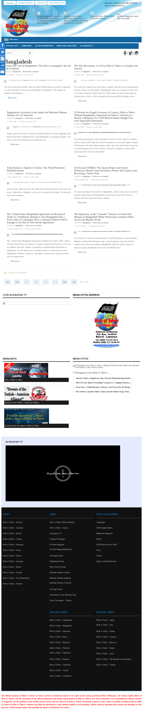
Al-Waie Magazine (57, 545)
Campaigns (26, 46)
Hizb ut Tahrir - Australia (13, 528)
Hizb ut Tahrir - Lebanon (106, 637)
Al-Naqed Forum (56, 556)
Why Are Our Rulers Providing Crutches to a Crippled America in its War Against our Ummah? (76, 19)
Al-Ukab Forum (56, 589)
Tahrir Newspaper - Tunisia (60, 600)
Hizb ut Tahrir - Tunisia (105, 665)
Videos (99, 556)
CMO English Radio (104, 528)
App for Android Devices (106, 561)
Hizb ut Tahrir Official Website (62, 522)
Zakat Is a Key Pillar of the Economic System (102, 17)
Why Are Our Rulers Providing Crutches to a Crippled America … (104, 383)
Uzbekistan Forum (57, 561)
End (74, 282)
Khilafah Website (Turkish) (60, 583)
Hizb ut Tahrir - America (13, 522)
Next (64, 282)
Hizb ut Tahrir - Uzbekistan (60, 676)
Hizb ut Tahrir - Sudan (105, 648)
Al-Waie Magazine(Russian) (61, 549)
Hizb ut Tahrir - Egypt (105, 620)
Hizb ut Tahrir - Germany (13, 561)
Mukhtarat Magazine (66, 46)
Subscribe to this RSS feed (17, 273)
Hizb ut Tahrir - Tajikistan (60, 653)
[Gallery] (136, 56)
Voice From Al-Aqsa (58, 567)
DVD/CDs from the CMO (106, 545)
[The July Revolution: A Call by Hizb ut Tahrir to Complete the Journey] (106, 81)
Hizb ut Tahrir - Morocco (106, 642)
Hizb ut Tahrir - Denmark (13, 545)
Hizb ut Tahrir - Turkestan (60, 665)
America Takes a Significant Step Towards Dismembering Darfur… (104, 378)
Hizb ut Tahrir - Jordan (105, 631)
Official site (12, 46)
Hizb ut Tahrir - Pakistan (59, 648)
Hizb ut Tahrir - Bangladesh (61, 626)
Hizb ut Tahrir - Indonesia (60, 631)
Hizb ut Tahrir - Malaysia (60, 642)
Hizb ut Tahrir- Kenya (58, 637)
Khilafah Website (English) (60, 578)
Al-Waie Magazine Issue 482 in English (127, 17)
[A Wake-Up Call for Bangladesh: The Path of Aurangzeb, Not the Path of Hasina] (37, 81)
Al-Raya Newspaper (44, 46)
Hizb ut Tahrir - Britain (12, 533)
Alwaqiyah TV (55, 533)
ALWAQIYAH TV (14, 442)
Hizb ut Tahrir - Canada (12, 539)
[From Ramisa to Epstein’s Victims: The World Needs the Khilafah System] (39, 183)
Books (98, 539)
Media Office (80, 359)
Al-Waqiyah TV (86, 46)
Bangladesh (17, 72)
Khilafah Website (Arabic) (60, 572)
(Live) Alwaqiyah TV (15, 295)
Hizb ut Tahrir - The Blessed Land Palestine (113, 659)
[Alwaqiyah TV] (130, 56)
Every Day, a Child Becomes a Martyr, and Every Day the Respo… (104, 387)
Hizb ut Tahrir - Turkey (59, 670)
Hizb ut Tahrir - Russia (12, 567)
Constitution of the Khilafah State (63, 595)
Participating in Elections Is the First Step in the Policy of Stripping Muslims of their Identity (49, 19)
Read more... (13, 98)
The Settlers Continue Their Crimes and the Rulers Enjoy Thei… (103, 392)
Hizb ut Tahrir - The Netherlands (16, 578)
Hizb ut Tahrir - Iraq (104, 625)
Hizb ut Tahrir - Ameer (59, 528)
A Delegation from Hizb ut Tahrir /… (92, 372)
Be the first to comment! (31, 72)
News (98, 550)
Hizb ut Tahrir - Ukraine (12, 584)
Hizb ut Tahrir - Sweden (12, 572)
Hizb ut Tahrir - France (12, 550)
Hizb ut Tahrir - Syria (105, 654)
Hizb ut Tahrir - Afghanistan (61, 620)
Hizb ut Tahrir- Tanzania (59, 659)
